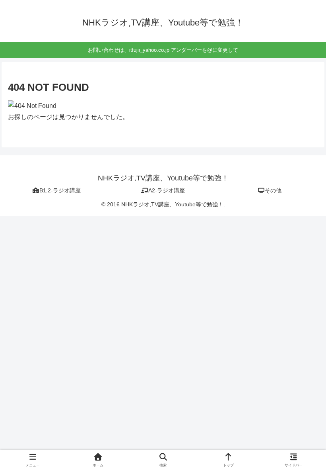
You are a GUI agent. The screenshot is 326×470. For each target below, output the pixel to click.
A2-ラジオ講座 (166, 190)
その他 (273, 190)
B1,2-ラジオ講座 (60, 190)
